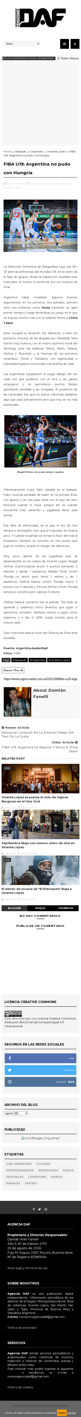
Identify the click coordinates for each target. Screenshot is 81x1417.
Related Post (13, 758)
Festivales (14, 1176)
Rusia (47, 307)
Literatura (37, 1176)
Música (57, 1176)
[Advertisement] (40, 105)
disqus (40, 908)
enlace (12, 1372)
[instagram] (46, 1209)
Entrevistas (48, 1170)
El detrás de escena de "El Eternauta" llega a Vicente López (37, 891)
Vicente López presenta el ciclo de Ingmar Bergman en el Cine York (35, 799)
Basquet (20, 151)
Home (8, 151)
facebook (66, 908)
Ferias (68, 1170)
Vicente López (56, 151)
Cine (7, 768)
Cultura (43, 1163)
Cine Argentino (19, 1163)
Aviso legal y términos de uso (27, 1268)
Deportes (36, 151)
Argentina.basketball (32, 648)
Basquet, (53, 183)
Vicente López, (13, 187)
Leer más (71, 1412)
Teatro (31, 1183)
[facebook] (34, 1209)
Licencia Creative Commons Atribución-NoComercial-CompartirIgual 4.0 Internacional (40, 1022)
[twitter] (39, 1209)
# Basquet (19, 660)
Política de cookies (20, 1387)
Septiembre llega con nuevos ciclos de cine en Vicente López (38, 845)
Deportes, (65, 183)
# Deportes (37, 660)
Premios (13, 1183)
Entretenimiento (20, 1170)
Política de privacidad (21, 1327)
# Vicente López (59, 660)
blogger (14, 908)
